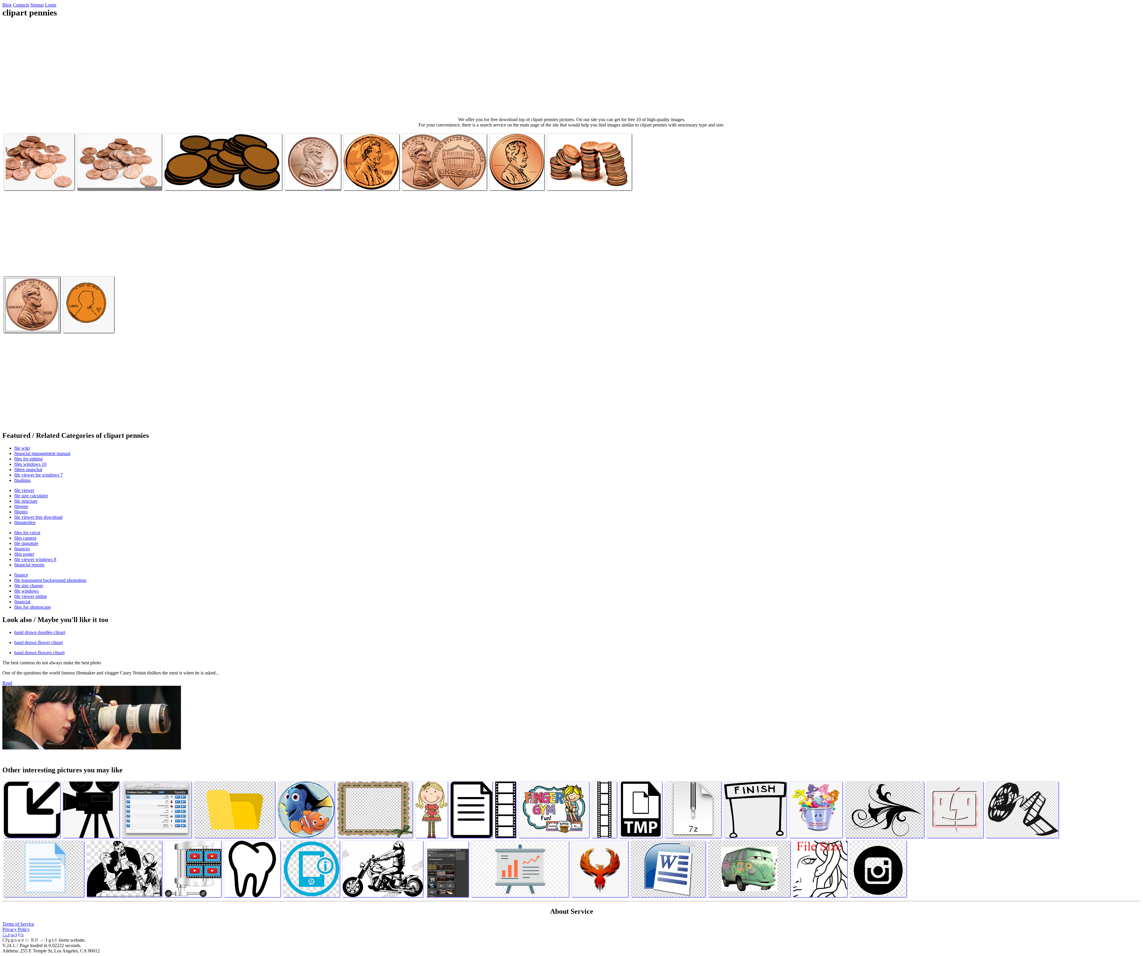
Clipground (30, 938)
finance (21, 574)
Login (50, 4)
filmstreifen (24, 522)
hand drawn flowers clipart (39, 652)
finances (22, 548)
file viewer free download (38, 517)
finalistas (22, 480)
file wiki (22, 448)
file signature (26, 543)
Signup (37, 4)
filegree (21, 506)
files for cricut (27, 532)
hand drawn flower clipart (38, 642)
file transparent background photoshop (50, 580)
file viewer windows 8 (35, 559)
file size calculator (31, 495)
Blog (7, 4)
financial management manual (42, 453)
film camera (25, 538)
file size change (28, 585)
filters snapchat (28, 469)
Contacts (21, 4)
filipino (21, 511)
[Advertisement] (571, 67)
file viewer (24, 490)
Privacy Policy (16, 929)
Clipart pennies (18, 182)
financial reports (29, 564)
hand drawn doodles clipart (39, 632)
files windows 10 (30, 464)
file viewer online (30, 596)
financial (22, 601)
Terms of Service (18, 924)
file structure (26, 501)
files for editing (28, 458)
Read (7, 682)
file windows (26, 590)
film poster (24, 554)
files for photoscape (32, 607)
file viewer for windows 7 (38, 474)
